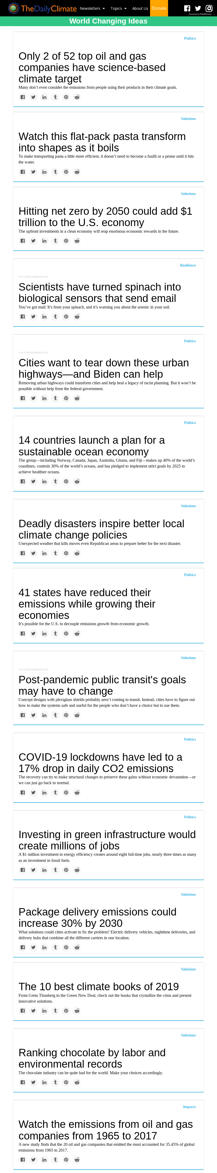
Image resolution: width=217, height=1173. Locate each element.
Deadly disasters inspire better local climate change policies (101, 529)
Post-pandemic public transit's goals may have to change (102, 685)
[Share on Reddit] (77, 97)
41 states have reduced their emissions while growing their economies (87, 604)
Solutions (188, 119)
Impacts (189, 1107)
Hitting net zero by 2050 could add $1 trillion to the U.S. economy (105, 216)
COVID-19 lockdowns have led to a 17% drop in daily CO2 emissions (100, 762)
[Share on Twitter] (33, 97)
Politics (190, 38)
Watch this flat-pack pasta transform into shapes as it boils (102, 141)
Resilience (188, 265)
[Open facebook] (187, 8)
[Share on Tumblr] (55, 97)
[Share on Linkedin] (44, 97)
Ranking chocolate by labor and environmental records (92, 1058)
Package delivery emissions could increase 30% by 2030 (98, 917)
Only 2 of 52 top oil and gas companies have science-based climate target (92, 67)
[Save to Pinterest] (66, 97)
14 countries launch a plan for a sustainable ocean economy (92, 445)
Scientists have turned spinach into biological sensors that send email (100, 292)
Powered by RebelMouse (200, 14)
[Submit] (209, 8)
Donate (159, 8)
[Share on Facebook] (23, 97)
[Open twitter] (198, 8)
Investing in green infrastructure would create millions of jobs (107, 840)
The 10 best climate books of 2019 (99, 986)
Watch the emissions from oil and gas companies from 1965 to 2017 (106, 1129)
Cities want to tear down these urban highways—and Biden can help (104, 368)
